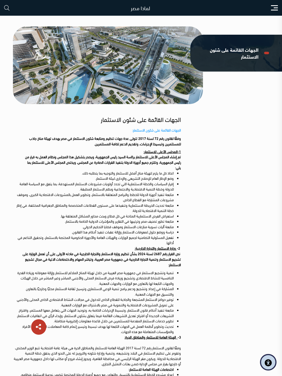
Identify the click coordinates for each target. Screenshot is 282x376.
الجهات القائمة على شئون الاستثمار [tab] (234, 53)
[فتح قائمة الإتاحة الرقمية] (268, 362)
